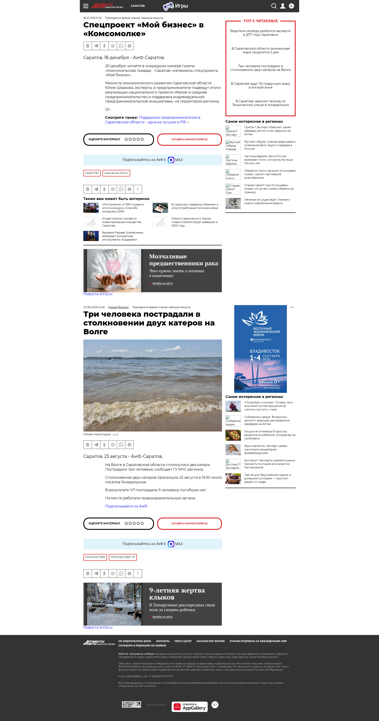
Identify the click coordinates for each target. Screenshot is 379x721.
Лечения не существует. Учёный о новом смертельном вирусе (267, 201)
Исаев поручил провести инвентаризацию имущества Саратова (121, 222)
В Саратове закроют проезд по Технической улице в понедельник (260, 103)
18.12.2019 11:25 (92, 18)
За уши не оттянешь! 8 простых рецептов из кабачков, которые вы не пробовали (269, 435)
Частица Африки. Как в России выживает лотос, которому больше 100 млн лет (268, 160)
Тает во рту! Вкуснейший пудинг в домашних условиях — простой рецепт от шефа (267, 478)
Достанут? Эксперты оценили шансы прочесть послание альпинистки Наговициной (269, 464)
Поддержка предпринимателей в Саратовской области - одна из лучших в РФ (152, 119)
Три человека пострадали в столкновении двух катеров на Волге (260, 68)
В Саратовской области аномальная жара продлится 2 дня (261, 50)
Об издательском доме (134, 641)
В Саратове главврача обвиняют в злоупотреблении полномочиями (195, 206)
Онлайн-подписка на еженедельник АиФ (258, 641)
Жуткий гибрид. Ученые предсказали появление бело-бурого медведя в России (269, 145)
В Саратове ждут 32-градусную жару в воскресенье (260, 85)
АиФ (116, 434)
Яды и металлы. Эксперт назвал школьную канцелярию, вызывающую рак (266, 449)
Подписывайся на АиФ (126, 506)
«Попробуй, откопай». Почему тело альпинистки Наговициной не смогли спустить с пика (268, 406)
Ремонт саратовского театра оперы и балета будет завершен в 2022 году (195, 222)
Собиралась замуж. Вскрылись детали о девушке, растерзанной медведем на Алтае (267, 420)
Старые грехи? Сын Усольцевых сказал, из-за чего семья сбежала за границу (268, 188)
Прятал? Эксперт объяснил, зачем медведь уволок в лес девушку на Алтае (267, 131)
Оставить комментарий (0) (190, 139)
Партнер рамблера (156, 704)
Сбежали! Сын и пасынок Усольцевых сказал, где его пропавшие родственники (270, 174)
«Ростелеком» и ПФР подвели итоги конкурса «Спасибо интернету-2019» (123, 208)
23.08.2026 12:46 (94, 307)
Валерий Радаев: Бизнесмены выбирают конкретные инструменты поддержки (122, 236)
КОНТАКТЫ (163, 641)
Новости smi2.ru (98, 294)
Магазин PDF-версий (211, 641)
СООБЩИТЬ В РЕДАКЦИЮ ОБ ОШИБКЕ (142, 645)
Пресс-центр (183, 641)
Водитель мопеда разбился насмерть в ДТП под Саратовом (260, 33)
